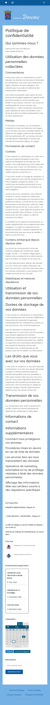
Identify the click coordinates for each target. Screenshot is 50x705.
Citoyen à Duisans (14, 695)
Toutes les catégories (22, 651)
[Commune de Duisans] (25, 15)
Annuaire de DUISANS (34, 695)
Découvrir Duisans (16, 690)
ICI (15, 527)
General (9, 651)
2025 (8, 646)
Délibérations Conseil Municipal (24, 545)
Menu (11, 3)
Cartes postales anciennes (22, 554)
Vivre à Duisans (34, 690)
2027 (25, 646)
